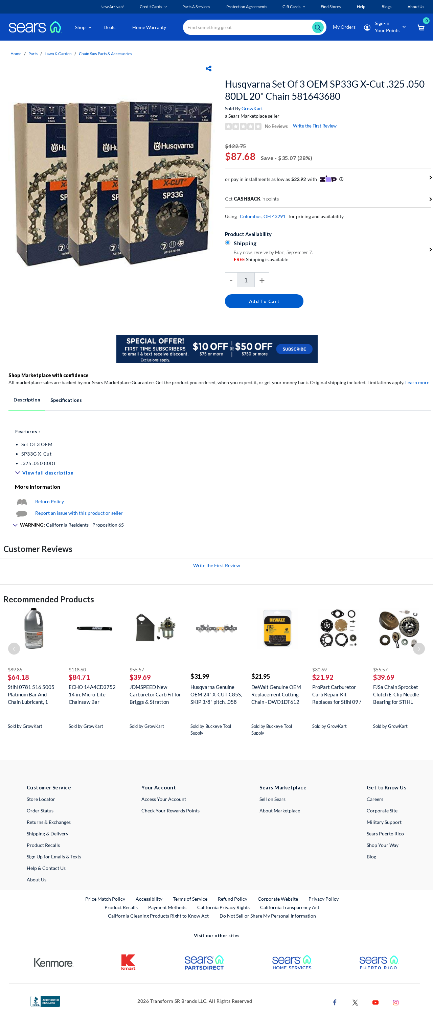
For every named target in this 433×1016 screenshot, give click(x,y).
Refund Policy (232, 899)
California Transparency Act (289, 907)
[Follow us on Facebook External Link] (335, 1002)
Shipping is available (261, 259)
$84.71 (79, 677)
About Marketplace (279, 810)
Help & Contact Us (46, 868)
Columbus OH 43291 (263, 216)
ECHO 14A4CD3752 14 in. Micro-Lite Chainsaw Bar (92, 694)
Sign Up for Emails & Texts (54, 856)
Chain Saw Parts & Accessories (105, 53)
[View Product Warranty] (21, 501)
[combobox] (254, 27)
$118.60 (77, 669)
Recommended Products (48, 599)
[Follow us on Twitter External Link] (355, 1002)
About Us (36, 879)
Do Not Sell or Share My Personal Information (268, 916)
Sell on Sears (272, 799)
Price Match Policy (105, 899)
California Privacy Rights (223, 907)
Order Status (40, 810)
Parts (33, 53)
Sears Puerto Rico (385, 833)
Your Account (158, 787)
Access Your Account (163, 799)
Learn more (417, 382)
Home (15, 53)
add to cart (264, 301)
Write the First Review (315, 126)
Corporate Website (278, 899)
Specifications (66, 400)
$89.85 (15, 669)
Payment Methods (167, 907)
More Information (37, 486)
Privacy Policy (324, 899)
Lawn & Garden (58, 53)
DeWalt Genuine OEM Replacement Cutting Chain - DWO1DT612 (276, 694)
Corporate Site (382, 810)
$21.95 (260, 676)
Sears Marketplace (282, 787)
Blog (371, 856)
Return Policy (49, 501)
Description (27, 399)
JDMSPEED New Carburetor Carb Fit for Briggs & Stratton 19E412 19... (155, 694)
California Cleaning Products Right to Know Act (158, 916)
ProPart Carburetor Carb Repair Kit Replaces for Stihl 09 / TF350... (336, 694)
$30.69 (319, 669)
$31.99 (199, 676)
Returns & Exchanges (49, 822)
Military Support (384, 822)
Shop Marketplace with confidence (48, 375)
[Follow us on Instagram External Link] (396, 1002)
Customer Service (49, 787)
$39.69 (140, 677)
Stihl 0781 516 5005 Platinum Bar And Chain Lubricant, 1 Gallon (31, 694)
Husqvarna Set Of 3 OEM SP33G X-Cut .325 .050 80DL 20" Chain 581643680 (325, 90)
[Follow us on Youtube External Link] (375, 1002)
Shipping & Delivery (47, 833)
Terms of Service (190, 899)
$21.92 (323, 677)
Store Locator (41, 799)
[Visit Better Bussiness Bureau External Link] (45, 1000)
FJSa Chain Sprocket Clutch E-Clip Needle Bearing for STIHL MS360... (396, 694)
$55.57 (137, 669)
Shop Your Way (382, 845)
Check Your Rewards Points (170, 810)
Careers (375, 799)
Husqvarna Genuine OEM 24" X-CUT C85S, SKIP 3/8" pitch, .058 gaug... (216, 694)
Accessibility (149, 899)
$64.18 (18, 677)
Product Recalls (43, 845)
